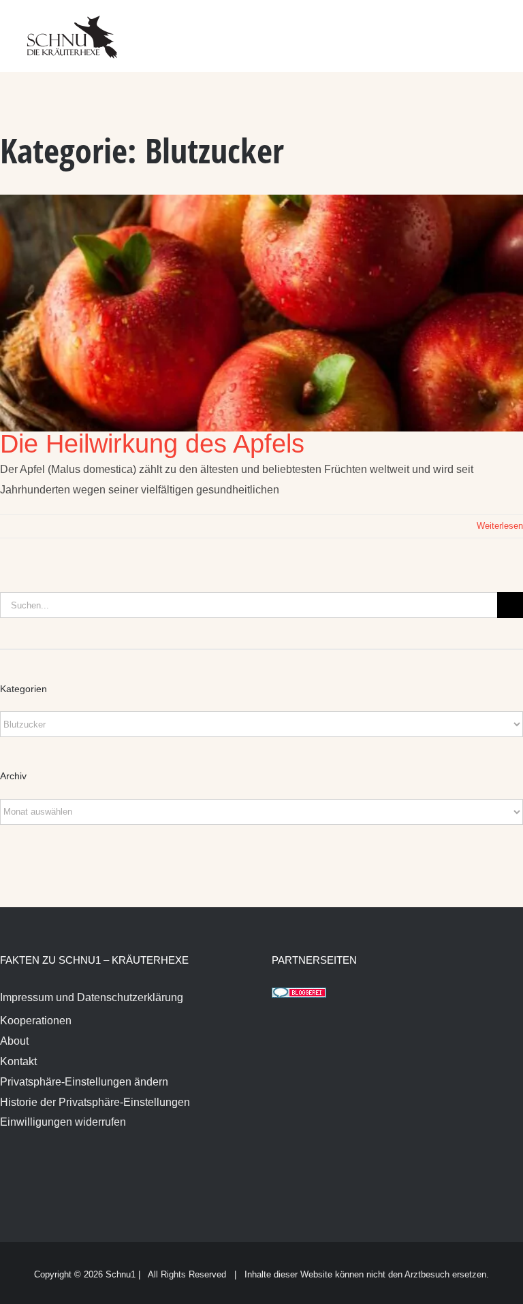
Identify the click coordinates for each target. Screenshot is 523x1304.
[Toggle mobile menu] (497, 27)
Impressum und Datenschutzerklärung (91, 997)
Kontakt (18, 1061)
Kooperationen (36, 1020)
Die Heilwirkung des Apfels (152, 443)
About (14, 1041)
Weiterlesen (500, 526)
